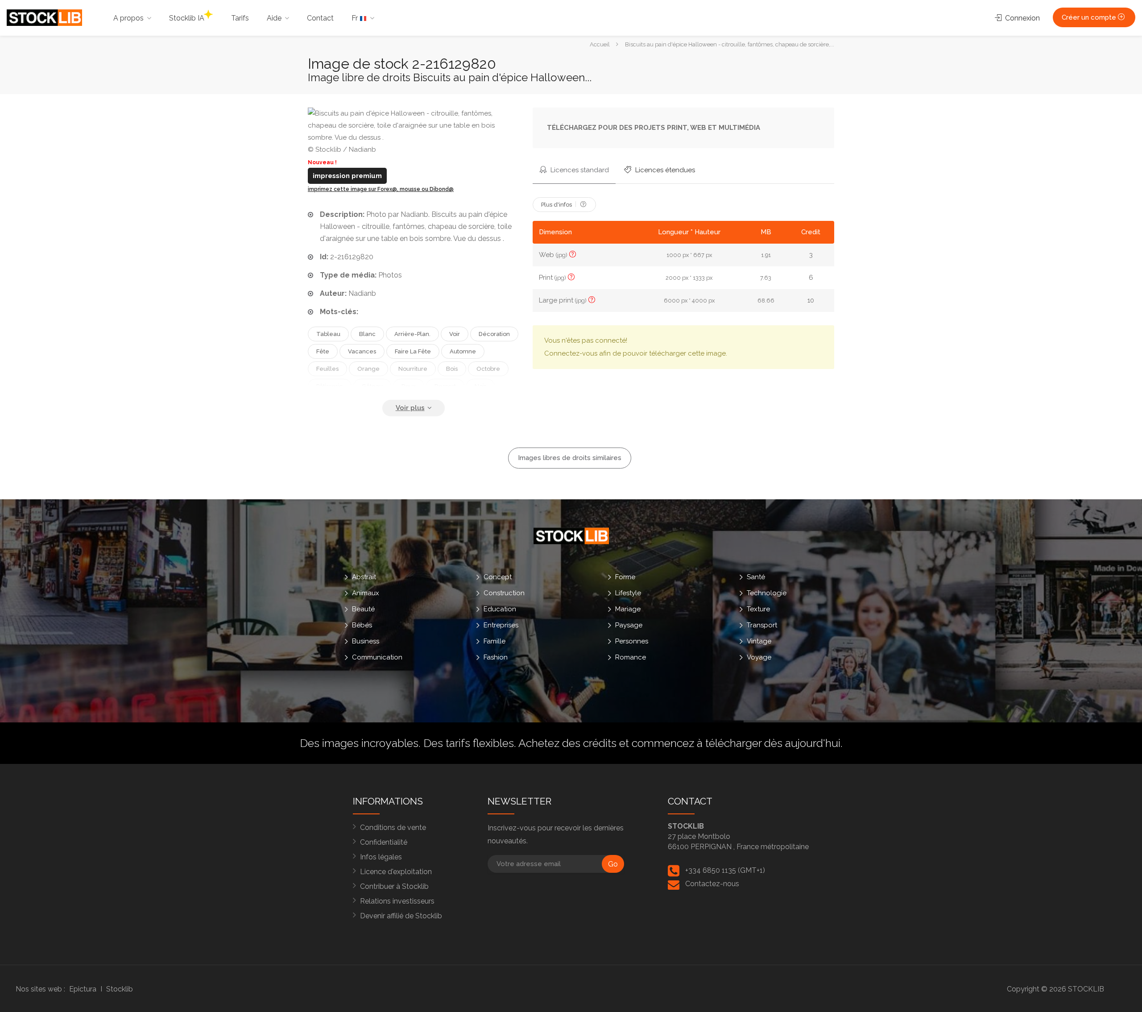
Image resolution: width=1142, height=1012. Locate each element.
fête (322, 351)
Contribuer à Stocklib (394, 886)
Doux (408, 386)
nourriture (412, 368)
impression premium (347, 176)
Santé (756, 577)
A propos (128, 18)
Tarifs (240, 18)
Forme (625, 577)
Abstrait (364, 577)
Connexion (1021, 18)
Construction (504, 593)
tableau (328, 334)
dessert (445, 386)
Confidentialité (383, 842)
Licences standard (579, 170)
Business (365, 641)
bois (452, 368)
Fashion (496, 657)
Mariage (628, 609)
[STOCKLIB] (44, 17)
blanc (367, 334)
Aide (274, 18)
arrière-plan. (412, 334)
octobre (488, 368)
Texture (758, 609)
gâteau (372, 386)
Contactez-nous (712, 883)
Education (500, 609)
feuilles (327, 368)
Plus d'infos (557, 204)
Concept (498, 577)
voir (454, 334)
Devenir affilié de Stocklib (401, 916)
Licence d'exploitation (396, 871)
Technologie (766, 593)
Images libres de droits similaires (569, 458)
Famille (494, 641)
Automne (463, 351)
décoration (494, 334)
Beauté (363, 609)
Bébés (362, 625)
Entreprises (501, 625)
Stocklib (119, 989)
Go (613, 864)
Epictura (82, 989)
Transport (762, 625)
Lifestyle (628, 593)
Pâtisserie (329, 386)
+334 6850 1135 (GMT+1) (725, 870)
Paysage (628, 625)
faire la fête (413, 351)
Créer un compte (1090, 17)
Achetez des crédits (567, 743)
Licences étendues (664, 170)
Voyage (759, 657)
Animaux (365, 593)
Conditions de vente (393, 827)
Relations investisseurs (397, 901)
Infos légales (381, 857)
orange (368, 368)
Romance (630, 657)
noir (480, 386)
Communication (377, 657)
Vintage (759, 641)
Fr (356, 18)
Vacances (362, 351)
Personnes (631, 641)
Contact (320, 18)
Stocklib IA (186, 18)
